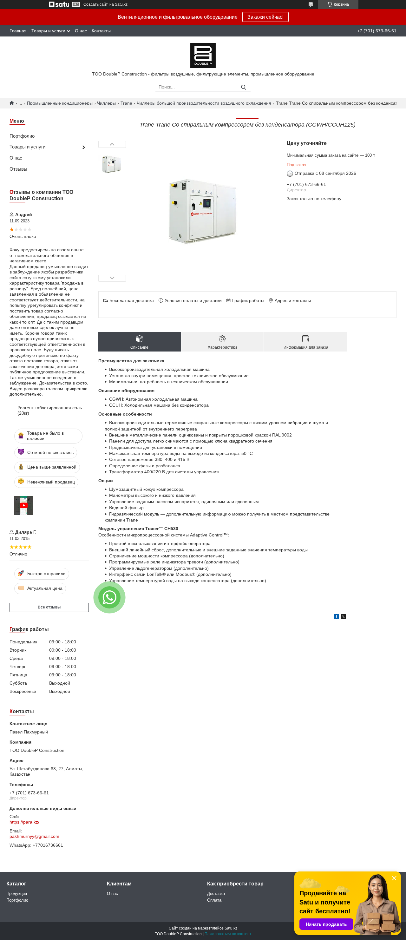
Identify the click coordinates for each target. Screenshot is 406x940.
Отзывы (18, 169)
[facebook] (336, 617)
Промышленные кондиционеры (60, 103)
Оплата (214, 900)
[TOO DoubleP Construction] (203, 55)
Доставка (216, 893)
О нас (81, 30)
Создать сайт (95, 4)
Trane (126, 103)
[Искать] (243, 87)
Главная (18, 30)
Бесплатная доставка (131, 300)
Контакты (101, 30)
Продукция (16, 893)
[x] (343, 617)
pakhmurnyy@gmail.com (34, 836)
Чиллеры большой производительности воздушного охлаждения (204, 103)
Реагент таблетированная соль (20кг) (49, 410)
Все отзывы (49, 607)
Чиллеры (106, 103)
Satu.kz (231, 928)
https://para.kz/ (24, 822)
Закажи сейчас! (265, 17)
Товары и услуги (48, 30)
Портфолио (22, 136)
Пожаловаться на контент (228, 934)
